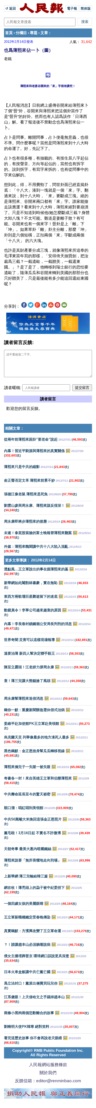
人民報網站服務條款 (48, 1064)
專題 (34, 33)
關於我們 (48, 1072)
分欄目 (21, 33)
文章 (44, 33)
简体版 (86, 8)
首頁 (9, 33)
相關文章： (14, 428)
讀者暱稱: (12, 387)
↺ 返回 (11, 8)
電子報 (72, 8)
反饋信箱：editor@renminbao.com (48, 1080)
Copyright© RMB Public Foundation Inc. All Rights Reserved (47, 1052)
